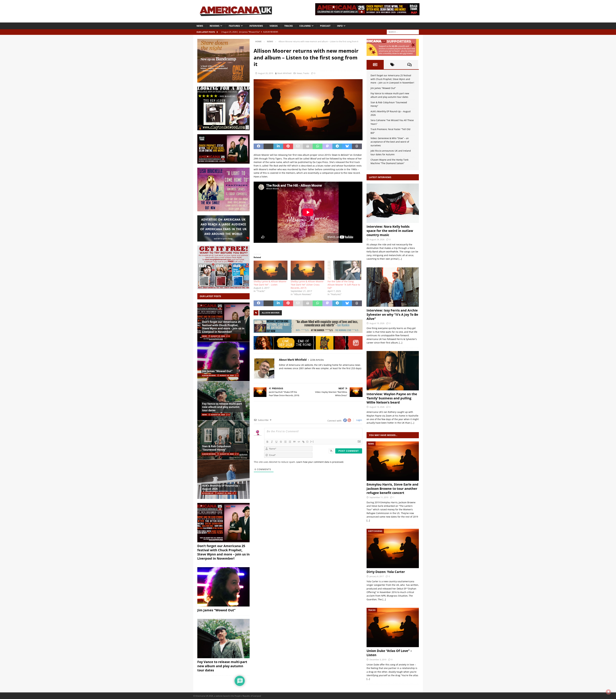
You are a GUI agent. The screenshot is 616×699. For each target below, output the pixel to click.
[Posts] (375, 64)
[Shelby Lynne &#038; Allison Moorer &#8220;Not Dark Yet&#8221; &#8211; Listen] (270, 270)
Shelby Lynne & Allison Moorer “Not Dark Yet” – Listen (270, 283)
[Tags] (392, 64)
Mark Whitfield (284, 73)
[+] (312, 441)
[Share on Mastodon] (327, 146)
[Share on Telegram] (337, 146)
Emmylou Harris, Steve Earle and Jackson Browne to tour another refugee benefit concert (392, 488)
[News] (393, 461)
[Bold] (267, 442)
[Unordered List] (290, 442)
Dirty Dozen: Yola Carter (386, 572)
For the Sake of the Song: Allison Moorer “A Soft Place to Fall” (344, 284)
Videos (274, 25)
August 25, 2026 (218, 336)
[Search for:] (403, 31)
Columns (305, 25)
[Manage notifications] (608, 692)
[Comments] (409, 64)
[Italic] (272, 442)
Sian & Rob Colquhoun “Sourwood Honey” (216, 447)
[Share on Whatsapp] (317, 146)
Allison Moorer (270, 312)
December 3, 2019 (377, 659)
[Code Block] (299, 442)
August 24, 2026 (376, 239)
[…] (400, 258)
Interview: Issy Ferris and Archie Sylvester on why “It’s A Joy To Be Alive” (392, 314)
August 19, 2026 (376, 323)
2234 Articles (317, 359)
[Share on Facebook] (258, 146)
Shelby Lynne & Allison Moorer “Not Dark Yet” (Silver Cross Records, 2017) (307, 284)
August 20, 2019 (265, 73)
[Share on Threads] (357, 146)
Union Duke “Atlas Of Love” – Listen (389, 653)
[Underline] (276, 442)
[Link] (303, 442)
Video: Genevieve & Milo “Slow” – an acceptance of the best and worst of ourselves (390, 142)
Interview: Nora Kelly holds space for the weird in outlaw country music (390, 230)
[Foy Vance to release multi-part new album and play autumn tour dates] (223, 400)
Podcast (325, 25)
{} (307, 441)
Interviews (256, 25)
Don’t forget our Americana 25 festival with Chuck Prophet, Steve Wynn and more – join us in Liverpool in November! (223, 327)
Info (340, 25)
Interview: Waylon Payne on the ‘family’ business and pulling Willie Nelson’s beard (392, 398)
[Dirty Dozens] (393, 548)
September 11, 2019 (378, 497)
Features (234, 25)
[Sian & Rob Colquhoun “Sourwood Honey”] (223, 440)
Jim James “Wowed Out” (217, 371)
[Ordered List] (285, 442)
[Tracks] (393, 627)
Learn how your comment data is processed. (320, 461)
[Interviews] (393, 203)
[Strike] (281, 442)
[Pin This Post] (288, 146)
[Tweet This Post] (268, 146)
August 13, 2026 (376, 406)
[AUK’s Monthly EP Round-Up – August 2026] (223, 479)
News (200, 25)
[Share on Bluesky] (347, 146)
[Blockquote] (294, 442)
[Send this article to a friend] (298, 146)
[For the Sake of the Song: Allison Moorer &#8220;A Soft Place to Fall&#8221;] (344, 270)
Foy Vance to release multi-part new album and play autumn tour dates (222, 407)
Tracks (288, 25)
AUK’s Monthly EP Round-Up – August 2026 (221, 487)
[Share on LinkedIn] (278, 146)
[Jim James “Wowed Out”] (223, 361)
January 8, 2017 (376, 576)
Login (359, 420)
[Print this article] (308, 146)
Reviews (214, 25)
